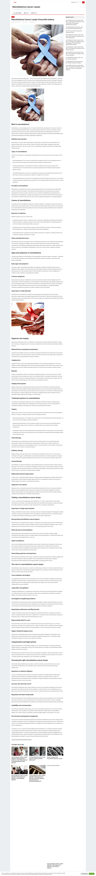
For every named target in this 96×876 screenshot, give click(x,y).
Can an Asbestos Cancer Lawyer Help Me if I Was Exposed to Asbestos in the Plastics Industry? (75, 54)
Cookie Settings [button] (84, 873)
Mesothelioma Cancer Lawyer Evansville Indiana (21, 739)
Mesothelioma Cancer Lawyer (26, 7)
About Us (26, 13)
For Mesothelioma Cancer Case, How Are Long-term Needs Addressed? (37, 759)
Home (15, 2)
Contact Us (34, 13)
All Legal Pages (17, 13)
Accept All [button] (92, 873)
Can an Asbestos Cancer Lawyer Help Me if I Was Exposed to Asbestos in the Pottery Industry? (75, 48)
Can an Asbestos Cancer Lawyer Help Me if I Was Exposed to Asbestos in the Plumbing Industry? (75, 36)
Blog (13, 16)
